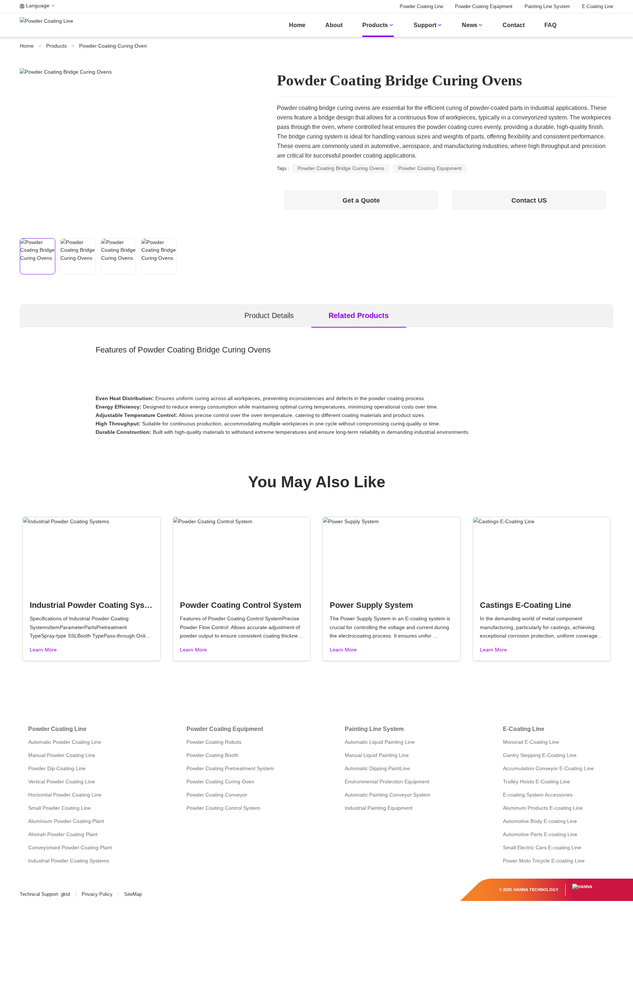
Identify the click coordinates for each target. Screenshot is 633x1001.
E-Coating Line (597, 6)
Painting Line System (547, 6)
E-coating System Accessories (538, 795)
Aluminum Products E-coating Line (543, 808)
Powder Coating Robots (213, 742)
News (472, 25)
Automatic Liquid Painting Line (380, 742)
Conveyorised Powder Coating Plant (70, 847)
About (334, 25)
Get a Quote (361, 200)
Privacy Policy (97, 894)
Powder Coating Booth (212, 755)
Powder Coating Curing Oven (113, 46)
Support (428, 25)
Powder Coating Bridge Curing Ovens (340, 168)
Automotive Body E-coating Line (540, 821)
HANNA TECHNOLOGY (536, 889)
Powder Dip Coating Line (57, 768)
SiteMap (133, 894)
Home (297, 25)
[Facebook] (24, 883)
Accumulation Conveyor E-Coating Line (548, 768)
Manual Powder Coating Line (61, 755)
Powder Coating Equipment (483, 6)
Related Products (359, 315)
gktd (65, 894)
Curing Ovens (246, 349)
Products (378, 25)
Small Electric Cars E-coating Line (542, 847)
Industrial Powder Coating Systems (68, 861)
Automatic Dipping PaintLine (377, 768)
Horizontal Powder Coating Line (64, 795)
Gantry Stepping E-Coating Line (540, 755)
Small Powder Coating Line (59, 808)
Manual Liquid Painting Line (377, 755)
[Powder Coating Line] (593, 25)
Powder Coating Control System (223, 808)
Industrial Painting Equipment (378, 808)
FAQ (550, 25)
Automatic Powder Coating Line (64, 742)
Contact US (529, 200)
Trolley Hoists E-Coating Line (536, 781)
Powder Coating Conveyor (216, 795)
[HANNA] (582, 886)
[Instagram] (72, 883)
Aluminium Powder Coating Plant (66, 821)
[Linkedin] (40, 883)
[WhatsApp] (87, 883)
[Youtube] (55, 883)
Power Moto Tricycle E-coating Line (544, 861)
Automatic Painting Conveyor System (387, 795)
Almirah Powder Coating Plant (62, 834)
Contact (514, 25)
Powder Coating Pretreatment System (230, 768)
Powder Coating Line (421, 6)
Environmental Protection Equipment (387, 781)
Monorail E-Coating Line (531, 742)
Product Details (269, 315)
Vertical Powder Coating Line (61, 781)
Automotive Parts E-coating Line (540, 834)
